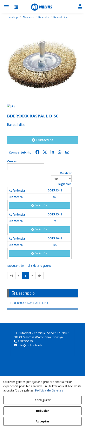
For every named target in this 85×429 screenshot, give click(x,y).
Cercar (12, 161)
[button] (42, 7)
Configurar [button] (43, 400)
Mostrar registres (65, 178)
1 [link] (25, 276)
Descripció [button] (25, 293)
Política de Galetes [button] (49, 390)
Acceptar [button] (42, 421)
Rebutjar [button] (42, 411)
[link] (11, 275)
